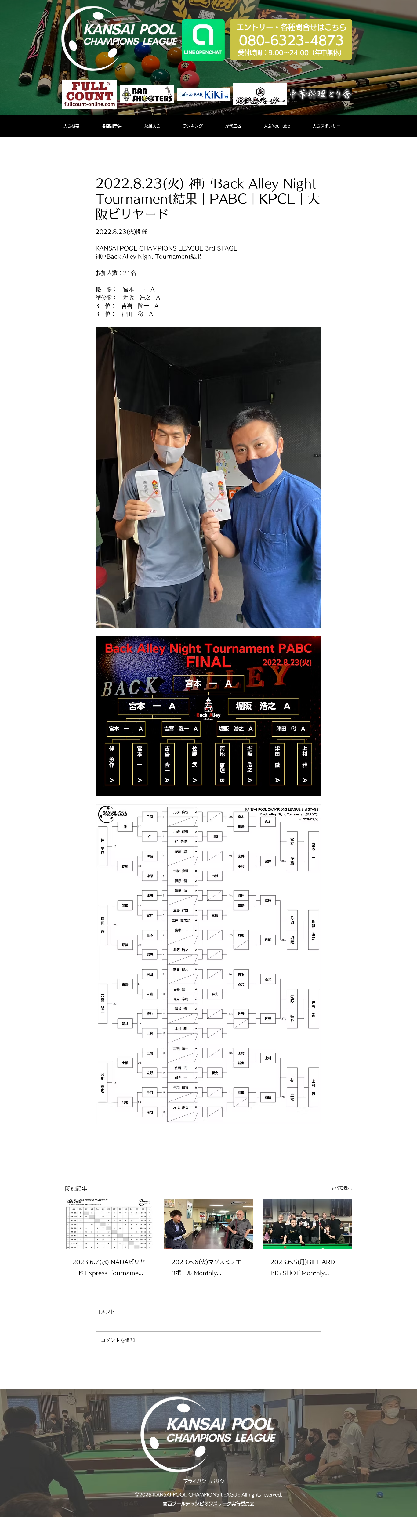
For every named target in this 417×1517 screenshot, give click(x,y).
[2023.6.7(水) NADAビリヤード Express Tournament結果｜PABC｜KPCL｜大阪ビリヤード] (109, 1224)
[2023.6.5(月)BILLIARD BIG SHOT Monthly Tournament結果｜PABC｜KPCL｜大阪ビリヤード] (307, 1224)
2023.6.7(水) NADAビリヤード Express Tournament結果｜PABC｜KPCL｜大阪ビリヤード (108, 1268)
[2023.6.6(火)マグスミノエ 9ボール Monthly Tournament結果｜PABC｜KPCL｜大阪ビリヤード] (208, 1224)
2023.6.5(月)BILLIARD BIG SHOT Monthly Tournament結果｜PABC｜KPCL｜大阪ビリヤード (304, 1268)
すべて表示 (341, 1188)
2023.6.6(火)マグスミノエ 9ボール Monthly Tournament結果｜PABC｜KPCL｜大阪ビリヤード (206, 1268)
